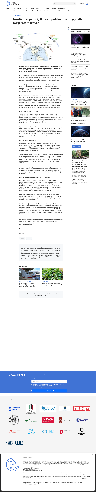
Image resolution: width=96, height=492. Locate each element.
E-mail (33, 378)
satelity (22, 238)
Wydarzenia (62, 10)
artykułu (31, 80)
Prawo (34, 10)
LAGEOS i (35, 147)
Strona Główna (80, 15)
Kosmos (8, 8)
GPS (40, 97)
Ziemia (43, 8)
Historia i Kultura (16, 8)
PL (87, 3)
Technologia (61, 8)
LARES (40, 147)
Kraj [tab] (85, 31)
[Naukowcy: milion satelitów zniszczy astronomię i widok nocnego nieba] (80, 135)
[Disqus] (41, 317)
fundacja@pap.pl (61, 478)
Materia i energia (51, 8)
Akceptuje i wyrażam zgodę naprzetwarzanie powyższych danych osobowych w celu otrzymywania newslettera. (48, 385)
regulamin (39, 384)
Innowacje (21, 10)
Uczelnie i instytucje (26, 281)
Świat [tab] (89, 31)
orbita (28, 238)
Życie (37, 8)
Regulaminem (52, 293)
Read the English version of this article (21, 27)
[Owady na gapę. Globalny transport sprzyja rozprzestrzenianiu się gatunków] (80, 67)
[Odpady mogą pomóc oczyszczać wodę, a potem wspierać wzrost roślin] (52, 278)
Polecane (76, 147)
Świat (72, 138)
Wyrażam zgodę (32, 484)
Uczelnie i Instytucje (11, 10)
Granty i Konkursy (52, 10)
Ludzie (68, 10)
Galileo (58, 97)
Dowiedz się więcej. (78, 482)
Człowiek (25, 8)
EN (89, 3)
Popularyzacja (41, 10)
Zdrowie (32, 8)
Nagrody (28, 10)
